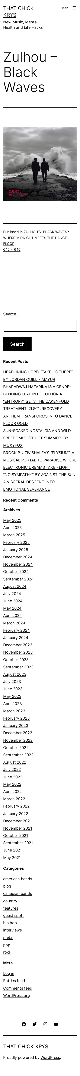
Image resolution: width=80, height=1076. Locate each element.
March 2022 (14, 799)
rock (7, 952)
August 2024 (14, 586)
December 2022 (17, 733)
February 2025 (16, 542)
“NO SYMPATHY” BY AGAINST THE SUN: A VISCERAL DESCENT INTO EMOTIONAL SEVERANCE (40, 481)
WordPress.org (16, 995)
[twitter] (34, 1023)
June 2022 (12, 777)
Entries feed (14, 980)
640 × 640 (11, 249)
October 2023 (16, 659)
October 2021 (15, 835)
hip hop (10, 923)
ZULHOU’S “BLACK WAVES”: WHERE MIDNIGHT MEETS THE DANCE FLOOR (36, 238)
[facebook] (24, 1023)
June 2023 (12, 689)
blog (7, 886)
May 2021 (12, 857)
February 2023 (16, 718)
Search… (11, 314)
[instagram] (45, 1023)
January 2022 (15, 813)
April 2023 (12, 703)
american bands (17, 879)
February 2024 (16, 630)
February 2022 (16, 806)
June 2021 (12, 850)
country (10, 901)
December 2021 (17, 821)
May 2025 (12, 520)
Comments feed (17, 988)
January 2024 (15, 637)
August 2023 (14, 674)
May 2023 (12, 696)
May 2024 (12, 608)
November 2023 (18, 652)
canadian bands (17, 893)
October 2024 (16, 571)
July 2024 (12, 593)
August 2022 (14, 762)
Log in (8, 973)
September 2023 (18, 667)
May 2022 (12, 784)
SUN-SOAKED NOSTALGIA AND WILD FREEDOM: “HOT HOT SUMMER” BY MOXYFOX (37, 438)
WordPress (50, 1057)
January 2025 (15, 549)
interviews (12, 930)
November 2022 (18, 740)
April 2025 (12, 527)
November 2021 (17, 828)
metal (8, 937)
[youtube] (56, 1023)
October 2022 (16, 747)
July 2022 (12, 769)
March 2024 (14, 623)
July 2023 (12, 681)
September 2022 (18, 755)
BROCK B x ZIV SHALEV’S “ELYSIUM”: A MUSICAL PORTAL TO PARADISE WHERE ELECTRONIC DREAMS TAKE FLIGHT (40, 460)
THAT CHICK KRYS (25, 1046)
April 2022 (12, 791)
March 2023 (14, 711)
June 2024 (13, 601)
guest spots (13, 915)
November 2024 (18, 564)
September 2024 (18, 579)
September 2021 (18, 843)
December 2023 (17, 645)
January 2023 (15, 725)
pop (6, 945)
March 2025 (14, 535)
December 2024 (17, 557)
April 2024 (12, 615)
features (10, 908)
